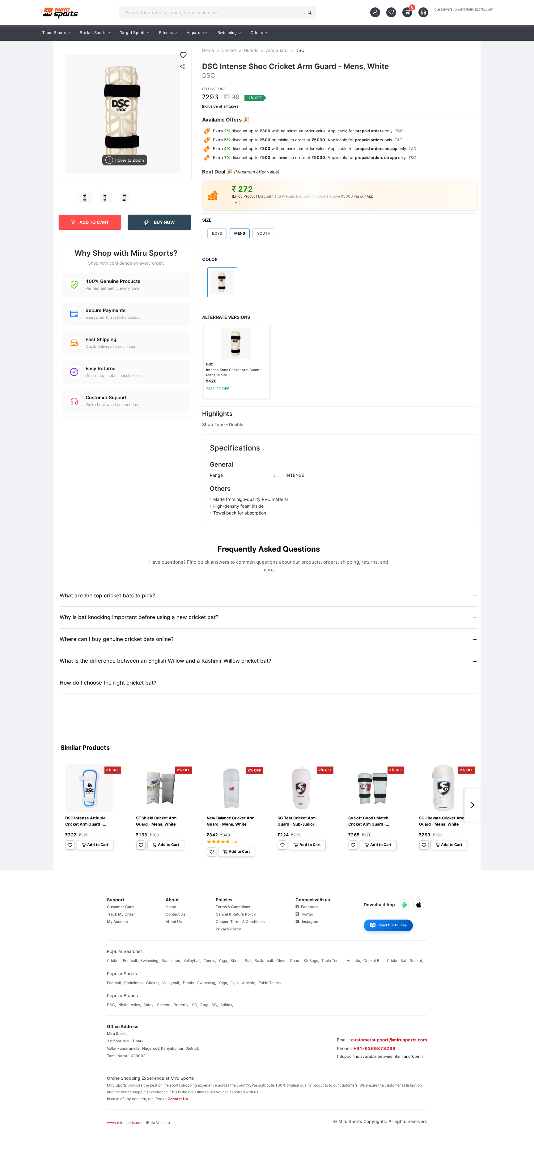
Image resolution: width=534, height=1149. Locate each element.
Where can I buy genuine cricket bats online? (117, 639)
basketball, (264, 960)
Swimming (227, 33)
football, (130, 960)
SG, (215, 1004)
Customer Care (120, 906)
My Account (117, 921)
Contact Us (175, 914)
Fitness (166, 33)
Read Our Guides (393, 925)
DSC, (111, 1004)
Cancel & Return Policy (236, 914)
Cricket (229, 50)
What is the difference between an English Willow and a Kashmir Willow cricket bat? (165, 661)
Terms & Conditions (233, 906)
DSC (299, 50)
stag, (204, 1004)
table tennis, (332, 960)
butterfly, (181, 1004)
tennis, (210, 960)
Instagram (309, 921)
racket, (416, 960)
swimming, (149, 960)
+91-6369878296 (374, 1048)
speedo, (164, 1004)
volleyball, (192, 960)
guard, (295, 960)
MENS (239, 233)
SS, (195, 1004)
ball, (248, 960)
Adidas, (226, 1004)
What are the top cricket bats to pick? (107, 595)
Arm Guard (277, 50)
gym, (235, 982)
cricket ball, (373, 960)
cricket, (114, 960)
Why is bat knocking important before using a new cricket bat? (139, 617)
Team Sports (54, 33)
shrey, (149, 1004)
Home (208, 50)
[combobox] (213, 12)
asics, (136, 1004)
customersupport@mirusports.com (463, 9)
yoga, (223, 960)
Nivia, (123, 1004)
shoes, (236, 960)
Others (257, 33)
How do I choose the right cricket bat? (108, 683)
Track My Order (121, 914)
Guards (251, 50)
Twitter (306, 914)
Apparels (195, 33)
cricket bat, (397, 960)
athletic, (354, 960)
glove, (281, 960)
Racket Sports (93, 33)
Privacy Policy (228, 929)
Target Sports (133, 33)
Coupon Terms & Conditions (240, 921)
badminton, (171, 960)
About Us (174, 921)
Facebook (309, 906)
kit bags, (311, 960)
